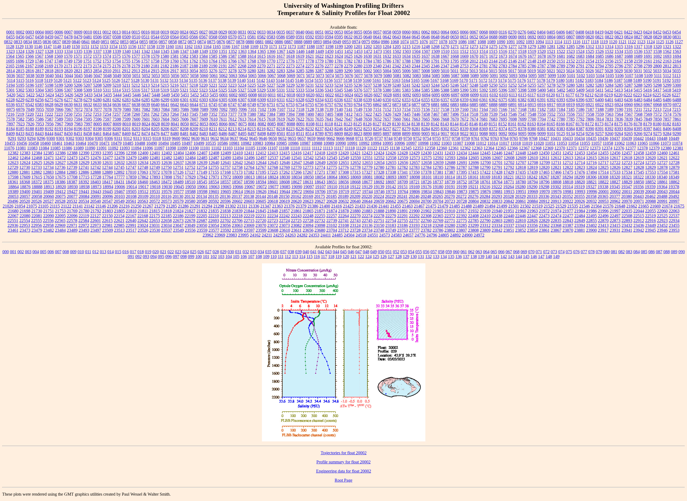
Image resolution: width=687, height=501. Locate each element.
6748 (242, 104)
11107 (273, 148)
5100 (561, 75)
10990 (340, 143)
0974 (356, 41)
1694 (677, 56)
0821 (599, 37)
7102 (262, 109)
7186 (580, 109)
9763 (494, 138)
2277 (329, 66)
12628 (72, 162)
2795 (609, 66)
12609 (521, 157)
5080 (387, 75)
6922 (599, 104)
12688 (450, 162)
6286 (155, 99)
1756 (135, 61)
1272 (464, 46)
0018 (155, 32)
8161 (512, 124)
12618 (627, 157)
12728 (674, 162)
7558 (590, 114)
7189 (609, 109)
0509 (126, 37)
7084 (165, 109)
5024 (570, 70)
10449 (673, 138)
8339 (464, 128)
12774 (320, 167)
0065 (454, 32)
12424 (379, 153)
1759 (164, 61)
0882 (269, 41)
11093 (124, 148)
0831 (677, 37)
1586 (222, 56)
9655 (292, 138)
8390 (590, 128)
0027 (203, 32)
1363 (242, 51)
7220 (29, 114)
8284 (425, 128)
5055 (165, 75)
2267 (232, 66)
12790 (485, 167)
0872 (182, 41)
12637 (178, 162)
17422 (485, 172)
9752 (417, 138)
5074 (329, 75)
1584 (203, 56)
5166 (425, 80)
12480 (143, 157)
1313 (599, 46)
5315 (126, 90)
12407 (202, 153)
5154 (309, 80)
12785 (438, 167)
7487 (445, 114)
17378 (426, 172)
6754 (300, 104)
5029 (618, 70)
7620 (290, 119)
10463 (69, 143)
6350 (387, 99)
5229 (290, 85)
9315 (147, 138)
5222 (222, 85)
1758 (155, 61)
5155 (319, 80)
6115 (522, 95)
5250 (493, 85)
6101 (484, 95)
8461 (97, 133)
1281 (551, 46)
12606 (485, 157)
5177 (531, 80)
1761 (184, 61)
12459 (650, 153)
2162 (657, 61)
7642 (338, 119)
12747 (131, 167)
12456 (615, 153)
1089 (491, 41)
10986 (293, 143)
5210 (116, 85)
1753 (107, 61)
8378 (522, 128)
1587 (232, 56)
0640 (367, 37)
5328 (251, 90)
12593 (450, 157)
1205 (396, 46)
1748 (58, 61)
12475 (84, 157)
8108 (310, 124)
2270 (261, 66)
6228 (10, 99)
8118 (329, 124)
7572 (657, 114)
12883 (48, 172)
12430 (426, 153)
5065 (252, 75)
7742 (551, 119)
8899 (406, 133)
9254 (580, 133)
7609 (203, 119)
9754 (427, 138)
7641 (329, 119)
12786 (449, 167)
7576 (677, 114)
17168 (225, 172)
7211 (638, 109)
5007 (416, 70)
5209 (107, 85)
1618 (290, 56)
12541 (296, 157)
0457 (29, 37)
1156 (132, 46)
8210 (203, 128)
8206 (165, 128)
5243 (425, 85)
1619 (300, 56)
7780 (561, 119)
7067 (68, 109)
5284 (609, 85)
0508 (116, 37)
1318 (648, 46)
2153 (580, 61)
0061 (416, 32)
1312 (590, 46)
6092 (407, 95)
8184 (10, 128)
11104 (239, 148)
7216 (10, 114)
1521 (551, 51)
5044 (68, 75)
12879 (674, 167)
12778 (355, 167)
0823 (619, 37)
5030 (628, 70)
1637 (425, 56)
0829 (657, 37)
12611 (544, 157)
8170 (580, 124)
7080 (126, 109)
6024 (349, 95)
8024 (146, 124)
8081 (252, 124)
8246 (338, 128)
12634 (143, 162)
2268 (242, 66)
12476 (95, 157)
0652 (474, 37)
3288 (329, 70)
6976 (20, 109)
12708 (532, 162)
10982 (246, 143)
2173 (87, 66)
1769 (261, 61)
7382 (261, 114)
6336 (338, 99)
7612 (232, 119)
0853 (124, 41)
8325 (454, 128)
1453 (358, 51)
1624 (338, 56)
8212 (222, 128)
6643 (184, 104)
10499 (198, 143)
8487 (232, 133)
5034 (667, 70)
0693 (541, 37)
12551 (367, 157)
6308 (252, 99)
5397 (512, 90)
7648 (358, 119)
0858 (172, 41)
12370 (559, 148)
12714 (579, 162)
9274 (648, 133)
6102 (493, 95)
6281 (107, 99)
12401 (154, 153)
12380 (666, 148)
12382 (13, 153)
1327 (39, 51)
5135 (193, 80)
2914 (145, 70)
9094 (512, 133)
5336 (319, 90)
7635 (319, 119)
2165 (10, 66)
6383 (532, 99)
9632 (214, 138)
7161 (474, 109)
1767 (242, 61)
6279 (87, 99)
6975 (10, 109)
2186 (174, 66)
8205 (155, 128)
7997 (88, 124)
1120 (613, 41)
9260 (609, 133)
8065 (213, 124)
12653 (367, 162)
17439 (532, 172)
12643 (249, 162)
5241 (406, 85)
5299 (667, 85)
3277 (222, 70)
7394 (290, 114)
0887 (288, 41)
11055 (585, 143)
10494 (163, 143)
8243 (329, 128)
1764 (213, 61)
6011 (272, 95)
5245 (445, 85)
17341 (402, 172)
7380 (251, 114)
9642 (243, 138)
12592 (438, 157)
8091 (300, 124)
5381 (396, 90)
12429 (414, 153)
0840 (76, 41)
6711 (203, 104)
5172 (483, 80)
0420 (609, 32)
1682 (570, 56)
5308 (78, 90)
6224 (647, 95)
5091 (493, 75)
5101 (571, 75)
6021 (320, 95)
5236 (358, 85)
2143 (483, 61)
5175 (512, 80)
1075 (414, 41)
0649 (445, 37)
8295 (435, 128)
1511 (455, 51)
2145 (503, 61)
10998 (423, 143)
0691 (522, 37)
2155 (599, 61)
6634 (107, 104)
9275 (657, 133)
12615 (591, 157)
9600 (176, 138)
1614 (251, 56)
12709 (544, 162)
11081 (21, 148)
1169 (254, 46)
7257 (116, 114)
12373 (595, 148)
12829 (650, 167)
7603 (155, 119)
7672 (464, 119)
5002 (367, 70)
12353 (418, 148)
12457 (627, 153)
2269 (251, 66)
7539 (493, 114)
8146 (473, 124)
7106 (271, 109)
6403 (619, 99)
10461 (57, 143)
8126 (367, 124)
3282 (271, 70)
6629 (58, 104)
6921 (590, 104)
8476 (155, 133)
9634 (224, 138)
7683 (493, 119)
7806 (590, 119)
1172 (282, 46)
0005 (49, 32)
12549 (343, 157)
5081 (397, 75)
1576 (126, 56)
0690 (512, 37)
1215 (406, 46)
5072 (310, 75)
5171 (473, 80)
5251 (503, 85)
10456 (21, 143)
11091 (101, 148)
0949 (336, 41)
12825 (603, 167)
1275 (493, 46)
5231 (309, 85)
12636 (166, 162)
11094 (136, 148)
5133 (174, 80)
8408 (677, 128)
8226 (300, 128)
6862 (377, 104)
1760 (174, 61)
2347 (445, 66)
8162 (522, 124)
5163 (396, 80)
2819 (58, 70)
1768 (251, 61)
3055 (203, 70)
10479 (116, 143)
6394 (570, 99)
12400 (143, 153)
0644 (406, 37)
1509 (435, 51)
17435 (520, 172)
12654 (379, 162)
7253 (97, 114)
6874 (406, 104)
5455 (214, 95)
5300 (677, 85)
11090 (90, 148)
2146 (512, 61)
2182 (164, 66)
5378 (377, 90)
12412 (260, 153)
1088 (481, 41)
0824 (628, 37)
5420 (11, 95)
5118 (39, 80)
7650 (367, 119)
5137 (212, 80)
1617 (280, 56)
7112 (291, 109)
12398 (131, 153)
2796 (619, 66)
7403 (319, 114)
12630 (95, 162)
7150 (367, 109)
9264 (619, 133)
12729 (13, 167)
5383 (406, 90)
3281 (261, 70)
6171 (560, 95)
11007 (458, 143)
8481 (184, 133)
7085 (175, 109)
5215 (164, 85)
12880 (13, 172)
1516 (503, 51)
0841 (85, 41)
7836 (619, 119)
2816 (29, 70)
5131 (154, 80)
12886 (83, 172)
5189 (637, 80)
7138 (319, 109)
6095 (436, 95)
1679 (551, 56)
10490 (151, 143)
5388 (445, 90)
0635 (358, 37)
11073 (665, 143)
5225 (251, 85)
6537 (20, 104)
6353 (406, 99)
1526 (599, 51)
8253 (367, 128)
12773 (308, 167)
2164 (677, 61)
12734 (48, 167)
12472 (60, 157)
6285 (145, 99)
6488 (677, 99)
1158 (151, 46)
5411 (599, 90)
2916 (164, 70)
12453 (579, 153)
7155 (416, 109)
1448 (310, 51)
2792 (590, 66)
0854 (134, 41)
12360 (441, 148)
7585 (29, 119)
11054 (573, 143)
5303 (29, 90)
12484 (190, 157)
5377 (367, 90)
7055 (39, 109)
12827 (627, 167)
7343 (184, 114)
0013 (116, 32)
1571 (78, 56)
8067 (233, 124)
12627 (60, 162)
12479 (131, 157)
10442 (638, 138)
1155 (123, 46)
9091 (493, 133)
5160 (367, 80)
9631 (205, 138)
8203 (136, 128)
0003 (29, 32)
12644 (261, 162)
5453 (204, 95)
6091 (397, 95)
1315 (619, 46)
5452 (194, 95)
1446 (300, 51)
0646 (425, 37)
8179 (647, 124)
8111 (320, 124)
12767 (260, 167)
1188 (310, 46)
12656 (402, 162)
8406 (667, 128)
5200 (68, 85)
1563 (677, 51)
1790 (425, 61)
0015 (135, 32)
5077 (358, 75)
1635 (416, 56)
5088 (465, 75)
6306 (232, 99)
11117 (339, 148)
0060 (406, 32)
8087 (281, 124)
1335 (78, 51)
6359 (464, 99)
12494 (237, 157)
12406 (190, 153)
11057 (596, 143)
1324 (20, 51)
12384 (36, 153)
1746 (39, 61)
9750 (407, 138)
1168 (245, 46)
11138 (395, 148)
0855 (143, 41)
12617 (615, 157)
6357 (445, 99)
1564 (10, 56)
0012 (107, 32)
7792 (580, 119)
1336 (87, 51)
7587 (49, 119)
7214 (667, 109)
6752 (280, 104)
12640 (214, 162)
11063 (631, 143)
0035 (280, 32)
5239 (387, 85)
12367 (524, 148)
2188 (193, 66)
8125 (357, 124)
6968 (657, 104)
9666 (340, 138)
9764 (504, 138)
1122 (632, 41)
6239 (29, 99)
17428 (497, 172)
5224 (242, 85)
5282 (590, 85)
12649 (320, 162)
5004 (387, 70)
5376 (358, 90)
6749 (251, 104)
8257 (387, 128)
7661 (406, 119)
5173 (492, 80)
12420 (343, 153)
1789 (416, 61)
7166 (503, 109)
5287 (628, 85)
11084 (44, 148)
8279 (406, 128)
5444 (117, 95)
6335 (329, 99)
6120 (550, 95)
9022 (464, 133)
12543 (320, 157)
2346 (435, 66)
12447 (508, 153)
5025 (580, 70)
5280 (570, 85)
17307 (331, 172)
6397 (590, 99)
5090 (484, 75)
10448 (662, 138)
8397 (648, 128)
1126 (669, 41)
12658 (426, 162)
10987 (305, 143)
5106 (619, 75)
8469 (126, 133)
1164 (207, 46)
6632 (87, 104)
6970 (667, 104)
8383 (561, 128)
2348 (454, 66)
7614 (251, 119)
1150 (76, 46)
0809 (580, 37)
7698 (512, 119)
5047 (97, 75)
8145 (464, 124)
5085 (436, 75)
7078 (107, 109)
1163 (198, 46)
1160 (170, 46)
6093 (416, 95)
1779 (319, 61)
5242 (416, 85)
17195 (260, 172)
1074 (404, 41)
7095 (233, 109)
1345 (165, 51)
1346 (174, 51)
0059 (396, 32)
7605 (174, 119)
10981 (234, 143)
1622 (319, 56)
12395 (107, 153)
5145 (290, 80)
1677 (532, 56)
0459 (49, 37)
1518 (522, 51)
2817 (39, 70)
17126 (178, 172)
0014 (126, 32)
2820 (68, 70)
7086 (184, 109)
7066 (59, 109)
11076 (9, 148)
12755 (213, 167)
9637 (234, 138)
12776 (343, 167)
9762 (485, 138)
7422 (367, 114)
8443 (39, 133)
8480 (174, 133)
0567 (203, 37)
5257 (541, 85)
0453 (667, 32)
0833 (18, 41)
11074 (677, 143)
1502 (397, 51)
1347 (184, 51)
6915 (532, 104)
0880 (250, 41)
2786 (532, 66)
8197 (87, 128)
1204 (387, 46)
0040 (300, 32)
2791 (580, 66)
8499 (271, 133)
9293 (21, 138)
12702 (509, 162)
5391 (474, 90)
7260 (135, 114)
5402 (561, 90)
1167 (235, 46)
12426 (390, 153)
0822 (609, 37)
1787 (396, 61)
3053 (184, 70)
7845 (638, 119)
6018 (291, 95)
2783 (503, 66)
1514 (483, 51)
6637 (126, 104)
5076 (349, 75)
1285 (570, 46)
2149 (541, 61)
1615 (261, 56)
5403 (570, 90)
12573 (414, 157)
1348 (194, 51)
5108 (638, 75)
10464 (80, 143)
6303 (203, 99)
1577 (135, 56)
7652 (377, 119)
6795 (367, 104)
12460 (662, 153)
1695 (10, 61)
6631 (78, 104)
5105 (609, 75)
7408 (338, 114)
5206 (78, 85)
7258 (126, 114)
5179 (550, 80)
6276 (58, 99)
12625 (36, 162)
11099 (182, 148)
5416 (647, 90)
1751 (87, 61)
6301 (184, 99)
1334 (68, 51)
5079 (378, 75)
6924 (619, 104)
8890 (367, 133)
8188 (29, 128)
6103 (503, 95)
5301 (10, 90)
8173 (599, 124)
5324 (213, 90)
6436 (628, 99)
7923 (20, 124)
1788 (406, 61)
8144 (454, 124)
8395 (638, 128)
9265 (628, 133)
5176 (521, 80)
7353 (222, 114)
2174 (97, 66)
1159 (160, 46)
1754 (116, 61)
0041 (309, 32)
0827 (638, 37)
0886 (279, 41)
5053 (155, 75)
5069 (291, 75)
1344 (155, 51)
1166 (226, 46)
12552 (379, 157)
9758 (456, 138)
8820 (348, 133)
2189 (203, 66)
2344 (416, 66)
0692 (532, 37)
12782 (402, 167)
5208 (97, 85)
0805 (561, 37)
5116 (29, 80)
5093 (513, 75)
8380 (532, 128)
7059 (49, 109)
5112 (667, 75)
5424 (49, 95)
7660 (396, 119)
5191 (657, 80)
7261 (145, 114)
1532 (609, 51)
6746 (222, 104)
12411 (249, 153)
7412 (348, 114)
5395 (493, 90)
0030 (232, 32)
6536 (10, 104)
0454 (676, 32)
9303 (79, 138)
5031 (638, 70)
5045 (78, 75)
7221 (39, 114)
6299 (165, 99)
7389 (280, 114)
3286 (309, 70)
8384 (570, 128)
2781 (483, 66)
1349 (203, 51)
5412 (609, 90)
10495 (175, 143)
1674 (512, 56)
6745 (213, 104)
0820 (590, 37)
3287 (319, 70)
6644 (194, 104)
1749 (68, 61)
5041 (59, 75)
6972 (677, 104)
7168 (522, 109)
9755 (436, 138)
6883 (454, 104)
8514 (309, 133)
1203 (377, 46)
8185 (20, 128)
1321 (667, 46)
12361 (453, 148)
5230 (300, 85)
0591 (300, 37)
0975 (365, 41)
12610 (532, 157)
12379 (654, 148)
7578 (10, 119)
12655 (391, 162)
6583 (39, 104)
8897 (387, 133)
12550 (355, 157)
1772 (280, 61)
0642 (387, 37)
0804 (551, 37)
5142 (261, 80)
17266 (296, 172)
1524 (580, 51)
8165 (551, 124)
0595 (338, 37)
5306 (58, 90)
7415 (358, 114)
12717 (603, 162)
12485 (202, 157)
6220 (618, 95)
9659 (311, 138)
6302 (194, 99)
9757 (446, 138)
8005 (97, 124)
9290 (677, 133)
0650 (454, 37)
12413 (272, 153)
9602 (185, 138)
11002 (435, 143)
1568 (49, 56)
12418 (320, 153)
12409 (225, 153)
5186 (608, 80)
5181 (570, 80)
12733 (36, 167)
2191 (222, 66)
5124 (96, 80)
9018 (454, 133)
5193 (676, 80)
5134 (183, 80)
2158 (628, 61)
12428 (402, 153)
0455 (10, 37)
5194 (10, 85)
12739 (72, 167)
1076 (423, 41)
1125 (660, 41)
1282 (561, 46)
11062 (619, 143)
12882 (36, 172)
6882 (445, 104)
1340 (126, 51)
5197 (39, 85)
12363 (477, 148)
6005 (243, 95)
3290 (348, 70)
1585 (213, 56)
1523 (570, 51)
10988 (317, 143)
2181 (155, 66)
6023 (339, 95)
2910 (107, 70)
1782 (348, 61)
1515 (493, 51)
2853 (87, 70)
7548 (532, 114)
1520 (541, 51)
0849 (95, 41)
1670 (474, 56)
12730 (24, 167)
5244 (435, 85)
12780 (379, 167)
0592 (309, 37)
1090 (501, 41)
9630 (195, 138)
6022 (329, 95)
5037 (20, 75)
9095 (522, 133)
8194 (68, 128)
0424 (647, 32)
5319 (164, 90)
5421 (20, 95)
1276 (503, 46)
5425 (59, 95)
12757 (225, 167)
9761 (475, 138)
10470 (92, 143)
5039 (39, 75)
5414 (628, 90)
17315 (355, 172)
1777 (300, 61)
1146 (38, 46)
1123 (641, 41)
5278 (551, 85)
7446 (416, 114)
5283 (599, 85)
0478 (68, 37)
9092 (503, 133)
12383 (25, 153)
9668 (350, 138)
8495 (242, 133)
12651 (343, 162)
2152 (570, 61)
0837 (56, 41)
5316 (135, 90)
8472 (136, 133)
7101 (252, 109)
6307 (242, 99)
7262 (155, 114)
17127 (190, 172)
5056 (175, 75)
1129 (19, 46)
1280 (541, 46)
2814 (10, 70)
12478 (119, 157)
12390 (84, 153)
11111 (306, 148)
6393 (561, 99)
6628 (49, 104)
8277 (396, 128)
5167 (434, 80)
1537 (648, 51)
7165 (493, 109)
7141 (348, 109)
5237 (367, 85)
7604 (165, 119)
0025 (193, 32)
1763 (203, 61)
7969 (68, 124)
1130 (29, 46)
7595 (87, 119)
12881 (24, 172)
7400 (309, 114)
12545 (332, 157)
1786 (387, 61)
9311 (118, 138)
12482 (166, 157)
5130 (145, 80)
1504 (416, 51)
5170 (463, 80)
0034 (271, 32)
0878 (240, 41)
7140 (338, 109)
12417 (308, 153)
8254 (377, 128)
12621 (662, 157)
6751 (271, 104)
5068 (281, 75)
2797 (628, 66)
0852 (114, 41)
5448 (156, 95)
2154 (590, 61)
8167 (570, 124)
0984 (375, 41)
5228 (280, 85)
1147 (47, 46)
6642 (174, 104)
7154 (406, 109)
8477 (165, 133)
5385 (425, 90)
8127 (377, 124)
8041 (175, 124)
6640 (155, 104)
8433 (20, 133)
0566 (193, 37)
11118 (350, 148)
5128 (135, 80)
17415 (473, 172)
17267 (308, 172)
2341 (387, 66)
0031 (242, 32)
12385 (48, 153)
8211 (213, 128)
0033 (261, 32)
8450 (68, 133)
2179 (135, 66)
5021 (551, 70)
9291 (12, 138)
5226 (261, 85)
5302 (20, 90)
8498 (261, 133)
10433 (567, 138)
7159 (454, 109)
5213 (145, 85)
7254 (107, 114)
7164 (483, 109)
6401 (609, 99)
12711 (556, 162)
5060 (204, 75)
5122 (77, 80)
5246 (454, 85)
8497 (252, 133)
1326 (29, 51)
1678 (541, 56)
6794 (358, 104)
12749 (154, 167)
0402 (531, 32)
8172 (589, 124)
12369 (548, 148)
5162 (386, 80)
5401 (551, 90)
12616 (603, 157)
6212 (589, 95)
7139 (329, 109)
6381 (512, 99)
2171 (68, 66)
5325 (222, 90)
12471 (48, 157)
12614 (579, 157)
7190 (619, 109)
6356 (435, 99)
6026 (368, 95)
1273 (474, 46)
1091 (510, 41)
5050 (126, 75)
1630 (367, 56)
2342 (396, 66)
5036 (10, 75)
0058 (387, 32)
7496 (454, 114)
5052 (146, 75)
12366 (512, 148)
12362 (465, 148)
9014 (435, 133)
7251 (78, 114)
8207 (174, 128)
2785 (522, 66)
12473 (72, 157)
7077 (97, 109)
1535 (628, 51)
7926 (30, 124)
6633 (97, 104)
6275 (49, 99)
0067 (474, 32)
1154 (113, 46)
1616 (271, 56)
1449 (319, 51)
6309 (261, 99)
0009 (78, 32)
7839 (628, 119)
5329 (261, 90)
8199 (107, 128)
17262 (284, 172)
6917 (551, 104)
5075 (339, 75)
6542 (29, 104)
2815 (20, 70)
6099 (474, 95)
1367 (281, 51)
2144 (493, 61)
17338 (390, 172)
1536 (638, 51)
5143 (270, 80)
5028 (609, 70)
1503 (406, 51)
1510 (445, 51)
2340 (377, 66)
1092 (520, 41)
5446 (136, 95)
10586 (222, 143)
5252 (512, 85)
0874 (201, 41)
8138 (415, 124)
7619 (280, 119)
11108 (284, 148)
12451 (556, 153)
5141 (251, 80)
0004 (39, 32)
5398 (522, 90)
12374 (607, 148)
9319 (166, 138)
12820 (544, 167)
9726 (369, 138)
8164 (541, 124)
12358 (430, 148)
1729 (29, 61)
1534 (619, 51)
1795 (454, 61)
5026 (589, 70)
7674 (474, 119)
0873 (192, 41)
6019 (300, 95)
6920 (580, 104)
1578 (145, 56)
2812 (667, 66)
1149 (66, 46)
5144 (280, 80)
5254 (522, 85)
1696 (20, 61)
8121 (338, 124)
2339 (367, 66)
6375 (503, 99)
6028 (387, 95)
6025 (358, 95)
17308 (343, 172)
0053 (338, 32)
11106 (261, 148)
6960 (628, 104)
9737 (378, 138)
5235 (348, 85)
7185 (570, 109)
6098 (465, 95)
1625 (348, 56)
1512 (464, 51)
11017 (504, 143)
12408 (214, 153)
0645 (416, 37)
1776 (290, 61)
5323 (203, 90)
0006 (58, 32)
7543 (503, 114)
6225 (657, 95)
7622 (300, 119)
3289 (338, 70)
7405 (329, 114)
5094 (522, 75)
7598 (116, 119)
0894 (327, 41)
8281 (416, 128)
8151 (493, 124)
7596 (97, 119)
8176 (628, 124)
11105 (250, 148)
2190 (213, 66)
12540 (284, 157)
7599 (126, 119)
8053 (204, 124)
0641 (377, 37)
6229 (20, 99)
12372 (583, 148)
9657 (301, 138)
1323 (10, 51)
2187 (184, 66)
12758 (237, 167)
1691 (648, 56)
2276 (319, 66)
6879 (425, 104)
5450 (175, 95)
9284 (667, 133)
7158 (445, 109)
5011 (454, 70)
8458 (87, 133)
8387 (580, 128)
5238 (377, 85)
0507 (107, 37)
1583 (193, 56)
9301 (60, 138)
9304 (89, 138)
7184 (561, 109)
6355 (425, 99)
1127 (679, 41)
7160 (464, 109)
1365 (261, 51)
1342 (145, 51)
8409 (10, 133)
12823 (579, 167)
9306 (108, 138)
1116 (576, 41)
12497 (261, 157)
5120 (58, 80)
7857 (667, 119)
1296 (580, 46)
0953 (346, 41)
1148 (57, 46)
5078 (368, 75)
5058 (194, 75)
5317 (145, 90)
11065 (642, 143)
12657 (414, 162)
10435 (591, 138)
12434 (461, 153)
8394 (628, 128)
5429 (78, 95)
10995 (387, 143)
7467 (435, 114)
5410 (590, 90)
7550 (541, 114)
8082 (262, 124)
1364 (252, 51)
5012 (464, 70)
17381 (438, 172)
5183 (589, 80)
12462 (13, 157)
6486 (667, 99)
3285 (300, 70)
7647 (348, 119)
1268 (435, 46)
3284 (290, 70)
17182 (249, 172)
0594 (329, 37)
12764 (249, 167)
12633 (131, 162)
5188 (628, 80)
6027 (378, 95)
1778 (309, 61)
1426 (290, 51)
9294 (31, 138)
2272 (280, 66)
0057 (377, 32)
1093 (530, 41)
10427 (544, 138)
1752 (97, 61)
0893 (317, 41)
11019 (527, 143)
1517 (512, 51)
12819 (532, 167)
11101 (205, 148)
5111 (658, 75)
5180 (560, 80)
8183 (676, 124)
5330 (271, 90)
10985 (281, 143)
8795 (329, 133)
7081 (136, 109)
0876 (221, 41)
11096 (147, 148)
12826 (615, 167)
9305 (99, 138)
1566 (29, 56)
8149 (483, 124)
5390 (464, 90)
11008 (469, 143)
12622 (674, 157)
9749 (398, 138)
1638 (435, 56)
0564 (174, 37)
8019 (136, 124)
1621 (309, 56)
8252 (358, 128)
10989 (328, 143)
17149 (201, 172)
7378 (242, 114)
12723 (627, 162)
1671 (483, 56)
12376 (618, 148)
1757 (145, 61)
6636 (116, 104)
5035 (676, 70)
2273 (290, 66)
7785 (570, 119)
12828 (638, 167)
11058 (608, 143)
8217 (271, 128)
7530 (483, 114)
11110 (295, 148)
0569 (222, 37)
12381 (678, 148)
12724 (638, 162)
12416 (296, 153)
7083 (155, 109)
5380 (387, 90)
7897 (10, 124)
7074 (88, 109)
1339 (116, 51)
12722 (615, 162)
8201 (126, 128)
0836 (47, 41)
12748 (142, 167)
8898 (396, 133)
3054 (193, 70)
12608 (509, 157)
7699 (522, 119)
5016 (502, 70)
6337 (348, 99)
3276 (213, 70)
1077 (433, 41)
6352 (396, 99)
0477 (58, 37)
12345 (406, 148)
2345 (425, 66)
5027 (599, 70)
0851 (105, 41)
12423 (367, 153)
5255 (532, 85)
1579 (155, 56)
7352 (213, 114)
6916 (541, 104)
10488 (139, 143)
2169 (49, 66)
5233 (329, 85)
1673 (503, 56)
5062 (223, 75)
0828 (648, 37)
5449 (165, 95)
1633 (396, 56)
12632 (119, 162)
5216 (174, 85)
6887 (483, 104)
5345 (338, 90)
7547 (522, 114)
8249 (348, 128)
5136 (203, 80)
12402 (166, 153)
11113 (328, 148)
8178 (638, 124)
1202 (367, 46)
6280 (97, 99)
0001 (10, 32)
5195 (20, 85)
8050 (184, 124)
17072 (154, 172)
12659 (438, 162)
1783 (358, 61)
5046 (88, 75)
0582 (261, 37)
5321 (184, 90)
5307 (68, 90)
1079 (452, 41)
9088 (483, 133)
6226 (666, 95)
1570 (68, 56)
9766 (523, 138)
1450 (329, 51)
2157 (619, 61)
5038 (30, 75)
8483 (203, 133)
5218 (193, 85)
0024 (184, 32)
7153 (396, 109)
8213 (232, 128)
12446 (497, 153)
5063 (233, 75)
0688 (493, 37)
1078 (443, 41)
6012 (281, 95)
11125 (383, 148)
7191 (628, 109)
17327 (367, 172)
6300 (174, 99)
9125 (561, 133)
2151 (561, 61)
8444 (49, 133)
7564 (619, 114)
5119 (48, 80)
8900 (416, 133)
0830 (667, 37)
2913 (135, 70)
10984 (269, 143)
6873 (396, 104)
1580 (164, 56)
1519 (532, 51)
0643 (396, 37)
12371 (571, 148)
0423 (638, 32)
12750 (166, 167)
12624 (25, 162)
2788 (551, 66)
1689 (638, 56)
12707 (521, 162)
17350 (414, 172)
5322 (193, 90)
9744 (388, 138)
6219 (608, 95)
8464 (107, 133)
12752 (190, 167)
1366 (271, 51)
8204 (145, 128)
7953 (39, 124)
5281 (580, 85)
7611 (223, 119)
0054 (348, 32)
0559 (164, 37)
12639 (202, 162)
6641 (165, 104)
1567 (39, 56)
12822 (567, 167)
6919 (570, 104)
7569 (648, 114)
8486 (223, 133)
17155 (213, 172)
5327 (242, 90)
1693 (667, 56)
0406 (560, 32)
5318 (155, 90)
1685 (599, 56)
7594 (78, 119)
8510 (290, 133)
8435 (29, 133)
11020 (538, 143)
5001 (358, 70)
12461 (674, 153)
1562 (667, 51)
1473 (377, 51)
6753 (290, 104)
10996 (399, 143)
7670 (454, 119)
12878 (662, 167)
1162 (188, 46)
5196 (29, 85)
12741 (83, 167)
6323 (290, 99)
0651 (464, 37)
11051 (550, 143)
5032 (647, 70)
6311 (281, 99)
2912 (126, 70)
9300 (50, 138)
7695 (503, 119)
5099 (551, 75)
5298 (657, 85)
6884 (464, 104)
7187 (590, 109)
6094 (426, 95)
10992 (364, 143)
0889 (308, 41)
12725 (650, 162)
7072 (78, 109)
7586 (39, 119)
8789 (319, 133)
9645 (253, 138)
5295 (648, 85)
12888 (95, 172)
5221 (213, 85)
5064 (242, 75)
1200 (348, 46)
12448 (520, 153)
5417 (657, 90)
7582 (20, 119)
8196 (78, 128)
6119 (541, 95)
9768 (533, 138)
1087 (472, 41)
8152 (502, 124)
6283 (126, 99)
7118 (300, 109)
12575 (426, 157)
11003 (446, 143)
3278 (232, 70)
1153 (104, 46)
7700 (532, 119)
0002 (20, 32)
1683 (580, 56)
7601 (145, 119)
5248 (474, 85)
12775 (331, 167)
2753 (464, 66)
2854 (97, 70)
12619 (638, 157)
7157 (435, 109)
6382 (522, 99)
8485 (213, 133)
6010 (262, 95)
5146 (299, 80)
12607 (497, 157)
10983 (258, 143)
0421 (618, 32)
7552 (551, 114)
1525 (590, 51)
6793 (348, 104)
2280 (358, 66)
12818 (520, 167)
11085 (55, 148)
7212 (647, 109)
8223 (290, 128)
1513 (474, 51)
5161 (376, 80)
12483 (178, 157)
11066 (654, 143)
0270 (512, 32)
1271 (454, 46)
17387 (449, 172)
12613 (567, 157)
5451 (185, 95)
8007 (107, 124)
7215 (676, 109)
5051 (136, 75)
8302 (445, 128)
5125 (106, 80)
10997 (411, 143)
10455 (10, 143)
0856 (153, 41)
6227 (676, 95)
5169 (454, 80)
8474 (145, 133)
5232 (319, 85)
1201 (358, 46)
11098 (171, 148)
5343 (329, 90)
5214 (155, 85)
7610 (213, 119)
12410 (237, 153)
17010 (131, 172)
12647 (296, 162)
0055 (358, 32)
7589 (58, 119)
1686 (609, 56)
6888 (493, 104)
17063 (142, 172)
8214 (242, 128)
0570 (232, 37)
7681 (483, 119)
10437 (614, 138)
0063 (435, 32)
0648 (435, 37)
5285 (619, 85)
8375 (512, 128)
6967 (648, 104)
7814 (599, 119)
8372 (493, 128)
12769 (284, 167)
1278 (522, 46)
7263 (164, 114)
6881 (435, 104)
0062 (425, 32)
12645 (273, 162)
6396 (580, 99)
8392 (609, 128)
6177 (570, 95)
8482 (194, 133)
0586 (280, 37)
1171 (273, 46)
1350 (213, 51)
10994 (376, 143)
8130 (396, 124)
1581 (174, 56)
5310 (97, 90)
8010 (126, 124)
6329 (309, 99)
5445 (127, 95)
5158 (348, 80)
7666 (435, 119)
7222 (49, 114)
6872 (387, 104)
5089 (474, 75)
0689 (503, 37)
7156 (425, 109)
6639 (145, 104)
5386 (435, 90)
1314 (609, 46)
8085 (271, 124)
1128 (10, 46)
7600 (136, 119)
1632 (387, 56)
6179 (579, 95)
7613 (242, 119)
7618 (271, 119)
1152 (94, 46)
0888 (298, 41)
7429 (396, 114)
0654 (483, 37)
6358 (454, 99)
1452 (348, 51)
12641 (225, 162)
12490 (225, 157)
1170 (264, 46)
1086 (462, 41)
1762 (193, 61)
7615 (261, 119)
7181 (532, 109)
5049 (117, 75)
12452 (567, 153)
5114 (11, 80)
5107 (629, 75)
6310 (271, 99)
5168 (444, 80)
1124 (650, 41)
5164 (405, 80)
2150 (551, 61)
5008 (425, 70)
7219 (20, 114)
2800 (657, 66)
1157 (141, 46)
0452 (657, 32)
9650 (272, 138)
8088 (291, 124)
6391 (541, 99)
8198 (97, 128)
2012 (474, 61)
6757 (329, 104)
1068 (394, 41)
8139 (425, 124)
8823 (358, 133)
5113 (676, 75)
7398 (300, 114)
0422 (628, 32)
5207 (87, 85)
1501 (387, 51)
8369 (483, 128)
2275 (309, 66)
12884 (60, 172)
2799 (648, 66)
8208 (184, 128)
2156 (609, 61)
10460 (45, 143)
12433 (449, 153)
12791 (497, 167)
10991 (352, 143)
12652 (355, 162)
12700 (485, 162)
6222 (628, 95)
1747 (49, 61)
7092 (223, 109)
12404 (178, 153)
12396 (119, 153)
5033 (657, 70)
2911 (116, 70)
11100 (194, 148)
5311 (107, 90)
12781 (390, 167)
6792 (338, 104)
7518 (474, 114)
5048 (107, 75)
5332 (290, 90)
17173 (237, 172)
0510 (136, 37)
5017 (512, 70)
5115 (20, 80)
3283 (280, 70)
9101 (551, 133)
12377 (630, 148)
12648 (308, 162)
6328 (300, 99)
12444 (473, 153)
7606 (184, 119)
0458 (39, 37)
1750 (78, 61)
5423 (40, 95)
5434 (98, 95)
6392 (551, 99)
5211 (126, 85)
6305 (223, 99)
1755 (126, 61)
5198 (49, 85)
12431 (438, 153)
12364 (489, 148)
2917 (174, 70)
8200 (116, 128)
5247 (464, 85)
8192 (49, 128)
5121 (67, 80)
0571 (242, 37)
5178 (541, 80)
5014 (483, 70)
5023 (560, 70)
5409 (580, 90)
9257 (599, 133)
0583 (271, 37)
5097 (542, 75)
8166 (560, 124)
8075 (242, 124)
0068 (483, 32)
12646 (284, 162)
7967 (59, 124)
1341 (136, 51)
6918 (561, 104)
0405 (551, 32)
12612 (556, 157)
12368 (536, 148)
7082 (146, 109)
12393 (95, 153)
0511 (145, 37)
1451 (339, 51)
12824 (591, 167)
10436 (603, 138)
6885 (474, 104)
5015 (493, 70)
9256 (590, 133)
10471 (104, 143)
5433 (88, 95)
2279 (348, 66)
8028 (155, 124)
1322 (677, 46)
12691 (461, 162)
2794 (599, 66)
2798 (638, 66)
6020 (310, 95)
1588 (242, 56)
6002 (233, 95)
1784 (367, 61)
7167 (512, 109)
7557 (580, 114)
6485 (657, 99)
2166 (20, 66)
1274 (483, 46)
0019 (164, 32)
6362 (493, 99)
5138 (222, 80)
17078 (166, 172)
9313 (137, 138)
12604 (461, 157)
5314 (116, 90)
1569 (58, 56)
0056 (367, 32)
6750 (261, 104)
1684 (590, 56)
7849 (648, 119)
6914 (522, 104)
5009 (435, 70)
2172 (78, 66)
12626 (48, 162)
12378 (642, 148)
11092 (113, 148)
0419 (599, 32)
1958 (464, 61)
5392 (483, 90)
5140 (241, 80)
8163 (531, 124)
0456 (20, 37)
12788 (473, 167)
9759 (465, 138)
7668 (445, 119)
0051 (319, 32)
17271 (320, 172)
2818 (49, 70)
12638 (190, 162)
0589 (290, 37)
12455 (603, 153)
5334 (309, 90)
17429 (508, 172)
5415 (638, 90)
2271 (271, 66)
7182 (541, 109)
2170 (58, 66)
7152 (387, 109)
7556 (570, 114)
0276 (522, 32)
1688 (628, 56)
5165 (415, 80)
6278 (78, 99)
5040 (49, 75)
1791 (435, 61)
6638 (136, 104)
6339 (367, 99)
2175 (107, 66)
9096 (532, 133)
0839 (66, 41)
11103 (227, 148)
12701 (497, 162)
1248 (425, 46)
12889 (107, 172)
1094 (539, 41)
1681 (561, 56)
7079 (117, 109)
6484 (648, 99)
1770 (271, 61)
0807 (570, 37)
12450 (544, 153)
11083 (32, 148)
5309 (87, 90)
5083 (416, 75)
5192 (666, 80)
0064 (445, 32)
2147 (522, 61)
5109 (648, 75)
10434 (579, 138)
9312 (127, 138)
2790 (570, 66)
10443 (650, 138)
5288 (638, 85)
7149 (358, 109)
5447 (146, 95)
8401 (657, 128)
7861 (677, 119)
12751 (178, 167)
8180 (657, 124)
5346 (348, 90)
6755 (309, 104)
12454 (591, 153)
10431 (555, 138)
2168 (39, 66)
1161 (179, 46)
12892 (119, 172)
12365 (500, 148)
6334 (319, 99)
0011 (97, 32)
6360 (474, 99)
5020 (541, 70)
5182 (579, 80)
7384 (271, 114)
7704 (541, 119)
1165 (217, 46)
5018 (522, 70)
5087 (455, 75)
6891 (512, 104)
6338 (358, 99)
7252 (87, 114)
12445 (485, 153)
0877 (230, 41)
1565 (20, 56)
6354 (416, 99)
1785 (377, 61)
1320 (657, 46)
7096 (242, 109)
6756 (319, 104)
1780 (329, 61)
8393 (619, 128)
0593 (319, 37)
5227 (271, 85)
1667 (445, 56)
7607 (194, 119)
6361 (483, 99)
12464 (25, 157)
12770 (296, 167)
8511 (300, 133)
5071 (300, 75)
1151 (85, 46)
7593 (68, 119)
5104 (600, 75)
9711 (359, 138)
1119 (604, 41)
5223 (232, 85)
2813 (677, 66)
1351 (223, 51)
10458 (33, 143)
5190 (647, 80)
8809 (338, 133)
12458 (638, 153)
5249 (483, 85)
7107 (281, 109)
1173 (292, 46)
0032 (251, 32)
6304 (213, 99)
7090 (213, 109)
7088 (194, 109)
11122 (372, 148)
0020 (174, 32)
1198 (329, 46)
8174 (609, 124)
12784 (426, 167)
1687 (619, 56)
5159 (357, 80)
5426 (69, 95)
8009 (117, 124)
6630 (68, 104)
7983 (78, 124)
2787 (541, 66)
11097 (159, 148)
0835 (37, 41)
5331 (280, 90)
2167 (29, 66)
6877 (416, 104)
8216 (261, 128)
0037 (290, 32)
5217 (184, 85)
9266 (638, 133)
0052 (329, 32)
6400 (599, 99)
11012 (481, 143)
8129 (386, 124)
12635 (154, 162)
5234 (338, 85)
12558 (391, 157)
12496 (249, 157)
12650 (332, 162)
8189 (39, 128)
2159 (638, 61)
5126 (116, 80)
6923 (609, 104)
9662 (330, 138)
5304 (39, 90)
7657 (387, 119)
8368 (474, 128)
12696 (473, 162)
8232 (309, 128)
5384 (416, 90)
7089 (204, 109)
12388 (72, 153)
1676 (522, 56)
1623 (329, 56)
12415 (284, 153)
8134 (406, 124)
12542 (308, 157)
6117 (532, 95)
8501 (281, 133)
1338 (107, 51)
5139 (232, 80)
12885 (72, 172)
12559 (402, 157)
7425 (377, 114)
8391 (599, 128)
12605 (473, 157)
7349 (203, 114)
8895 (377, 133)
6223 (637, 95)
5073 (320, 75)
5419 (676, 90)
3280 (251, 70)
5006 (406, 70)
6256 (39, 99)
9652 (282, 138)
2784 (512, 66)
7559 (599, 114)
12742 (95, 167)
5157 (338, 80)
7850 (657, 119)
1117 (586, 41)
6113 (513, 95)
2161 (648, 61)
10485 (128, 143)
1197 (320, 46)
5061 (213, 75)
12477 (107, 157)
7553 (561, 114)
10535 (210, 143)
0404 (541, 32)
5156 (328, 80)
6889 (503, 104)
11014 (492, 143)
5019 (531, 70)
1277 (512, 46)
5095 (532, 75)
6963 (638, 104)
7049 (30, 109)
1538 (657, 51)
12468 (36, 157)
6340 (377, 99)
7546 (512, 114)
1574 (107, 56)
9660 (321, 138)
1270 (445, 46)
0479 (78, 37)
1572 (87, 56)
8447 (58, 133)
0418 (589, 32)
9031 (474, 133)
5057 (184, 75)
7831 (609, 119)
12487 (214, 157)
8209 (194, 128)
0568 (213, 37)
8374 (503, 128)
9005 (425, 133)
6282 (116, 99)
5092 (503, 75)
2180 (145, 66)
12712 (567, 162)
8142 (435, 124)
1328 (49, 51)
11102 (216, 148)
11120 (361, 148)
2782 (493, 66)
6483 (638, 99)
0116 (503, 32)
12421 (355, 153)
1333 (58, 51)
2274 (300, 66)
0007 (68, 32)
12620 (650, 157)
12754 (201, 167)
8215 (251, 128)
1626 (358, 56)
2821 (78, 70)
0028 (213, 32)
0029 (222, 32)
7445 (406, 114)
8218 (280, 128)
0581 (251, 37)
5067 (271, 75)
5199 (58, 85)
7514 (464, 114)
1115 (567, 41)
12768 (272, 167)
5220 (203, 85)
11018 (515, 143)
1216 (416, 46)
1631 (377, 56)
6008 (252, 95)
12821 (556, 167)
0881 (259, 41)
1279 (532, 46)
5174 (502, 80)
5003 (377, 70)
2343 (406, 66)
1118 (595, 41)
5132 (164, 80)
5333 (300, 90)
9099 (541, 133)
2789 (561, 66)
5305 (49, 90)
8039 (165, 124)
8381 (541, 128)
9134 (570, 133)
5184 (599, 80)
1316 (628, 46)
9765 (514, 138)
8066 (223, 124)
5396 (503, 90)
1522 (561, 51)
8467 (116, 133)
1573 (97, 56)
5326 (232, 90)
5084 (426, 75)
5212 (135, 85)
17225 (272, 172)
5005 (396, 70)
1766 (232, 61)
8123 (348, 124)
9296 (41, 138)
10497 (187, 143)
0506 (97, 37)
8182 (667, 124)
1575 (116, 56)
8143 (444, 124)
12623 (13, 162)
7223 (58, 114)
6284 (136, 99)
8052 (194, 124)
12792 (508, 167)
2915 (155, 70)
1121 (622, 41)
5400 (541, 90)
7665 (425, 119)
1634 (406, 56)
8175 (618, 124)
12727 (662, 162)
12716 (591, 162)
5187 (618, 80)
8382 (551, 128)
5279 (561, 85)
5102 (580, 75)
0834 (27, 41)
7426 (387, 114)
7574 (667, 114)
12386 (60, 153)
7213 (657, 109)
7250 (68, 114)
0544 (155, 37)
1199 (339, 46)
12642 (237, 162)
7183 (551, 109)
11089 (78, 148)
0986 (385, 41)
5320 (174, 90)
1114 (558, 41)
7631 (309, 119)
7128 (309, 109)
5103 (590, 75)
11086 (67, 148)
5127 (125, 80)
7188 (599, 109)
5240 (396, 85)
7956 (49, 124)
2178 (126, 66)
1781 (338, 61)
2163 (667, 61)
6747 (232, 104)
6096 (445, 95)
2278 (338, 66)
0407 (570, 32)
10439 (626, 138)
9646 (263, 138)
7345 (193, 114)
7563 (609, 114)
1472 (368, 51)
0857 (163, 41)
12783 (414, 167)
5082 (407, 75)
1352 (232, 51)
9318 (156, 138)
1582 (184, 56)
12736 (60, 167)
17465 (544, 172)
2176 (116, 66)
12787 (461, 167)
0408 (580, 32)
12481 (154, 157)
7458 (425, 114)
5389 (454, 90)
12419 (331, 153)
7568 (638, 114)
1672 (493, 56)
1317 (638, 46)
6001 (223, 95)
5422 (30, 95)
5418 (667, 90)
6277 (68, 99)
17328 (379, 172)
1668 (454, 56)
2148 (532, 61)
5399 (532, 90)
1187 (301, 46)
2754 (474, 66)
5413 (618, 90)
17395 (461, 172)
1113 (549, 41)
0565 (184, 37)
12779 (367, 167)
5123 (87, 80)
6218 (599, 95)
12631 (107, 162)
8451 (78, 133)
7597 (107, 119)
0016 (145, 32)
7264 (174, 114)
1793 (445, 61)
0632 (348, 37)
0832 (8, 41)
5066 (262, 75)
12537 (273, 157)
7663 (416, 119)
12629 (84, 162)
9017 (445, 133)
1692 (657, 56)
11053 (562, 143)
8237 (319, 128)
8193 (58, 128)
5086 (445, 75)
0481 (87, 37)
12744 (107, 167)
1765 (222, 61)
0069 (493, 32)
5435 (107, 95)
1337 (97, 51)
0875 (211, 41)
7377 (232, 114)
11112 (317, 148)
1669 (464, 56)
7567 (628, 114)
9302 (70, 138)
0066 (464, 32)
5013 (473, 70)
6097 (455, 95)
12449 (532, 153)
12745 (119, 167)
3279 (242, 70)
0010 (87, 32)
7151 (377, 109)
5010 (445, 70)
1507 (426, 51)
